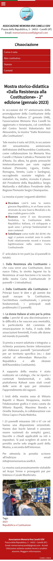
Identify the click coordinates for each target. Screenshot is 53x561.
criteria (48, 558)
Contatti (8, 70)
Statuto (8, 64)
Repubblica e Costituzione (17, 525)
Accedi (45, 545)
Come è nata (10, 52)
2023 (5, 521)
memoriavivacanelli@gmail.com (30, 33)
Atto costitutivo (12, 58)
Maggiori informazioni (30, 551)
